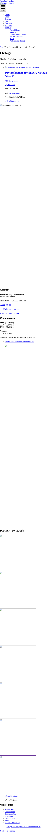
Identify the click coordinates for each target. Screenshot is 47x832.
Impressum (14, 32)
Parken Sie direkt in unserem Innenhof (19, 342)
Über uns (8, 23)
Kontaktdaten (15, 30)
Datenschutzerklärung (18, 34)
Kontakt (8, 28)
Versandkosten (14, 93)
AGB (12, 39)
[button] (7, 831)
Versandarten (10, 812)
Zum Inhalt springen (7, 1)
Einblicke (8, 26)
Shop (7, 17)
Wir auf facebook (16, 36)
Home (7, 15)
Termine (8, 19)
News (7, 21)
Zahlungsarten (10, 814)
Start (1, 47)
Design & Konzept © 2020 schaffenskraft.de (23, 827)
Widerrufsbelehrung (17, 41)
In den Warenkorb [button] (12, 101)
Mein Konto (9, 809)
